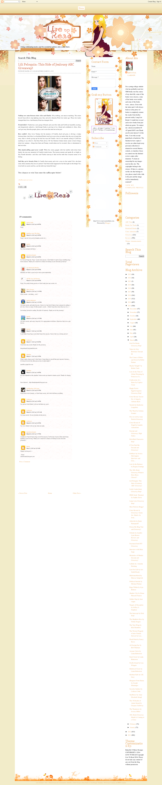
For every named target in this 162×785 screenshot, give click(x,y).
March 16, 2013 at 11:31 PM (34, 318)
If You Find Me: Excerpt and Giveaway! (134, 447)
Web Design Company (109, 782)
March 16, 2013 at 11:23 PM (34, 302)
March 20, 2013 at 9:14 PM (33, 401)
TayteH (28, 316)
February (133, 724)
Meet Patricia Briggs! (136, 507)
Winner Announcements (133, 241)
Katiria (28, 244)
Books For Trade (130, 225)
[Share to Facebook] (25, 187)
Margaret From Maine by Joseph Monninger (136, 682)
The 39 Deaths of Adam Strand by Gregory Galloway (136, 703)
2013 (129, 306)
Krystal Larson (132, 74)
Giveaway (128, 235)
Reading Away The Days (33, 233)
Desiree (28, 329)
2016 (129, 295)
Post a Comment (24, 462)
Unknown (29, 340)
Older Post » (77, 493)
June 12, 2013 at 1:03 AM (33, 448)
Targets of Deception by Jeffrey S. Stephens (136, 607)
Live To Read (52, 42)
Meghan (28, 354)
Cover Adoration (130, 231)
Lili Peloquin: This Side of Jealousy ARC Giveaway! (135, 483)
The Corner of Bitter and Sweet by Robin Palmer (136, 359)
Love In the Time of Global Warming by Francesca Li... (136, 374)
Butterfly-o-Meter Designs (74, 782)
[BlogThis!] (21, 187)
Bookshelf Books (131, 228)
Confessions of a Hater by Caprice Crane (135, 382)
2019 (129, 285)
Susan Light (29, 222)
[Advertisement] (34, 476)
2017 (129, 292)
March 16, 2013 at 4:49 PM (33, 224)
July (131, 326)
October (133, 316)
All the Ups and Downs (33, 279)
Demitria (28, 371)
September (133, 319)
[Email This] (19, 187)
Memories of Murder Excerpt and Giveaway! (136, 557)
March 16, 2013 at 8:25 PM (33, 246)
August (132, 323)
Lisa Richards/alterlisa (32, 268)
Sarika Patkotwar (31, 300)
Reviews (128, 238)
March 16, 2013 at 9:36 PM (33, 269)
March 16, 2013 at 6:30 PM (33, 235)
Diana (28, 446)
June (131, 330)
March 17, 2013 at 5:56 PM (33, 342)
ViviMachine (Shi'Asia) (32, 388)
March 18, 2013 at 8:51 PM (33, 390)
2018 (129, 288)
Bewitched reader (31, 255)
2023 (129, 274)
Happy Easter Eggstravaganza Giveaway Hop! (135, 390)
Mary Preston (30, 289)
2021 (129, 281)
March (132, 340)
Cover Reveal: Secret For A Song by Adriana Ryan (136, 399)
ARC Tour (128, 222)
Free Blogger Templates (97, 782)
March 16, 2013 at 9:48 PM (33, 280)
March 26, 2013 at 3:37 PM (33, 434)
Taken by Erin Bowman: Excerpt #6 (136, 351)
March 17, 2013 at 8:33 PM (33, 356)
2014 (129, 302)
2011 (129, 735)
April (132, 337)
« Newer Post (22, 493)
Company (122, 782)
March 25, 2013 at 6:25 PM (33, 423)
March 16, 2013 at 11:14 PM (34, 291)
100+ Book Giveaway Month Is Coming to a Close (136, 717)
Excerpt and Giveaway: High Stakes (135, 433)
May (131, 333)
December (133, 309)
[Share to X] (23, 187)
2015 (129, 299)
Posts (96, 143)
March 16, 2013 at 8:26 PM (33, 257)
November (133, 312)
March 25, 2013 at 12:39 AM (34, 412)
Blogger (107, 223)
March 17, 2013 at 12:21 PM (34, 331)
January (132, 727)
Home (81, 8)
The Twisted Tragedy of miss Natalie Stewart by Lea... (136, 633)
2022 (129, 278)
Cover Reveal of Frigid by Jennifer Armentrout (136, 425)
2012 (129, 732)
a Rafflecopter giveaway (25, 180)
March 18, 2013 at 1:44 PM (33, 372)
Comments (97, 147)
